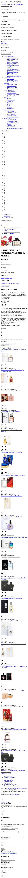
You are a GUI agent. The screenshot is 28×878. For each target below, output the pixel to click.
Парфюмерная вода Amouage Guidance (11, 390)
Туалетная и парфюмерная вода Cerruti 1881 (12, 690)
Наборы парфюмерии (12, 72)
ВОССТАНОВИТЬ (5, 862)
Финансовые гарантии (13, 122)
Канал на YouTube (11, 119)
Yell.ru (8, 105)
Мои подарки (10, 111)
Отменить (3, 864)
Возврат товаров (8, 781)
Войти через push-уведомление (9, 853)
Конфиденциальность (9, 777)
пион (7, 278)
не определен (4, 45)
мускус (13, 283)
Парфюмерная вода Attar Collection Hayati (12, 707)
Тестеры (9, 66)
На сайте (9, 104)
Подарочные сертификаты (14, 76)
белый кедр (4, 283)
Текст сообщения (5, 837)
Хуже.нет (9, 107)
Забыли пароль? (5, 851)
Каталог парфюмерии (9, 56)
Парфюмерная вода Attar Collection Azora (11, 452)
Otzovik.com (10, 101)
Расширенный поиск (6, 53)
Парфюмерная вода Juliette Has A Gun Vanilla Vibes (14, 537)
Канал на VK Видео (6, 773)
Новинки (6, 83)
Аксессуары (10, 73)
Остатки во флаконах (12, 69)
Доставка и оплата (9, 90)
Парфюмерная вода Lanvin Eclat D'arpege (11, 516)
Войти (2, 41)
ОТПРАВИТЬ (4, 839)
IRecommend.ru (11, 100)
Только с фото (6, 297)
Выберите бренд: (5, 130)
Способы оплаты (11, 91)
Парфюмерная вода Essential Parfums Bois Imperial (14, 729)
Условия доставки (11, 93)
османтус (3, 278)
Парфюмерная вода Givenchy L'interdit (11, 411)
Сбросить (3, 223)
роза (11, 278)
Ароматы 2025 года (12, 86)
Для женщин (7, 214)
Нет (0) (7, 323)
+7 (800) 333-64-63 (12, 4)
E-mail (2, 831)
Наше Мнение (10, 108)
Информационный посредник (15, 128)
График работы (11, 125)
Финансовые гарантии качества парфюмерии (13, 770)
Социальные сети (11, 112)
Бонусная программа (12, 117)
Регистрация (4, 43)
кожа (9, 283)
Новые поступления (12, 62)
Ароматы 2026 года (12, 84)
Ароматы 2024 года (12, 87)
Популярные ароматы (12, 63)
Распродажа (10, 60)
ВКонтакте (10, 102)
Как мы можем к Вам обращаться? (10, 828)
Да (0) (2, 345)
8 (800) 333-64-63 (13, 790)
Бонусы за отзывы (11, 115)
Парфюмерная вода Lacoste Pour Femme (11, 496)
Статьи (9, 124)
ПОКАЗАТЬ (4, 872)
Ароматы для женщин (13, 58)
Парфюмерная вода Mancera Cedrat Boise (11, 598)
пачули (17, 283)
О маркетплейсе (8, 118)
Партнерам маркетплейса (10, 784)
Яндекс (9, 98)
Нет (5, 50)
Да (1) (2, 323)
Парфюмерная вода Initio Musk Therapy (11, 621)
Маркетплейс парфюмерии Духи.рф (17, 788)
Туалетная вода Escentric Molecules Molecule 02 (13, 475)
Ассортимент (10, 79)
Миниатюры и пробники (13, 70)
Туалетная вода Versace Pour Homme (10, 557)
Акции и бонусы (8, 110)
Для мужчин (7, 216)
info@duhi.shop (15, 794)
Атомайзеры (10, 67)
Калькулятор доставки (13, 94)
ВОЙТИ (3, 850)
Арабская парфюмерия (13, 65)
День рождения (11, 114)
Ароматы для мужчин (12, 59)
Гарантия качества (8, 780)
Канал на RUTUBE (6, 772)
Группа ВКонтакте (12, 121)
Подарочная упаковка (12, 74)
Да (1, 50)
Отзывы (6, 97)
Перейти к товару (5, 286)
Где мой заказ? (11, 95)
